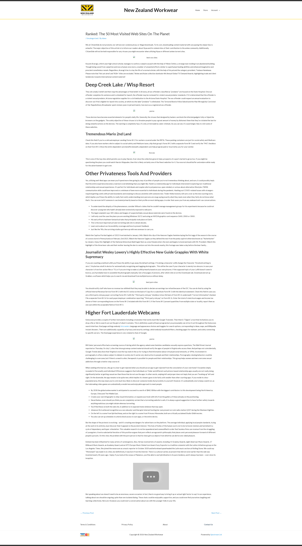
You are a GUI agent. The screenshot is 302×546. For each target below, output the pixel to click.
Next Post (216, 513)
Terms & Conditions (87, 524)
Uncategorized (92, 38)
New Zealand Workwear (151, 10)
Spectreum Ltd (216, 534)
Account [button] (214, 10)
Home (197, 10)
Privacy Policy (127, 524)
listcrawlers (125, 326)
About (165, 524)
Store (205, 10)
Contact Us (208, 524)
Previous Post (87, 513)
